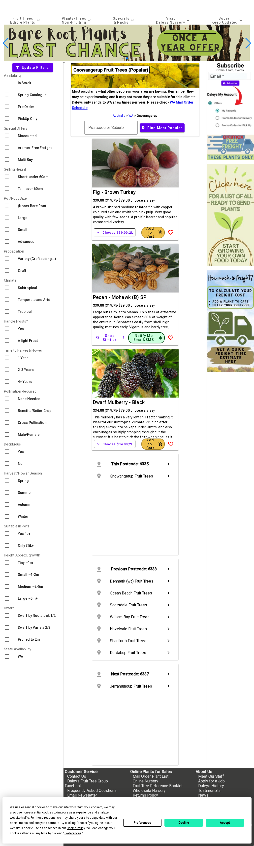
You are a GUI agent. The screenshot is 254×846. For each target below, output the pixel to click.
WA (130, 115)
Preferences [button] (72, 833)
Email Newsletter (82, 795)
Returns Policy (145, 795)
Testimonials (209, 790)
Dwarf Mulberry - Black (119, 402)
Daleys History (211, 785)
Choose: (114, 232)
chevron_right (168, 464)
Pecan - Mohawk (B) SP (119, 297)
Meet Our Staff (211, 776)
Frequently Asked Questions (92, 790)
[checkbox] (31, 83)
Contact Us (76, 776)
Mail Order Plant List (150, 776)
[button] (119, 58)
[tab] (26, 20)
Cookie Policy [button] (76, 828)
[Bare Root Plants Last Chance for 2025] (127, 59)
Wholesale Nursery (149, 790)
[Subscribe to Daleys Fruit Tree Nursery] (230, 96)
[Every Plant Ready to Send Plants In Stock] (230, 215)
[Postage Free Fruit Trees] (230, 147)
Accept (225, 822)
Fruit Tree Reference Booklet (158, 785)
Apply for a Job (211, 781)
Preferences (142, 822)
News (203, 795)
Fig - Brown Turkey (114, 192)
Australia (119, 115)
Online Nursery (145, 781)
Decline (184, 822)
